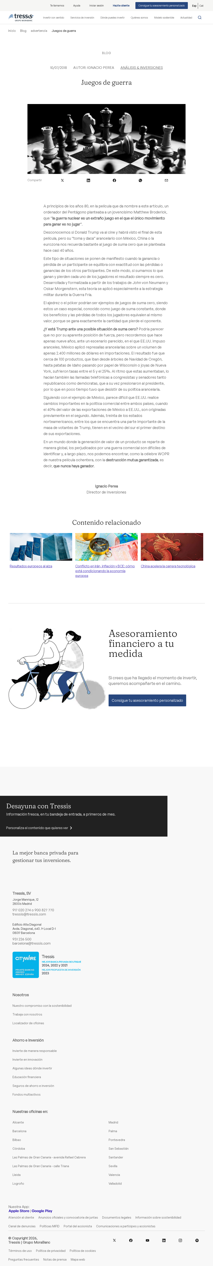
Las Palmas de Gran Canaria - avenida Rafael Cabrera (49, 1157)
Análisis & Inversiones (141, 67)
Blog (23, 31)
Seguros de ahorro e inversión (33, 1085)
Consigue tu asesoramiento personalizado (162, 5)
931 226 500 (21, 939)
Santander (116, 1157)
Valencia (114, 1175)
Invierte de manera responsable (34, 1051)
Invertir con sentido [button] (53, 17)
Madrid (113, 1122)
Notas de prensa (55, 1259)
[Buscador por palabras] (200, 17)
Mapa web (78, 1259)
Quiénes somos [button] (139, 17)
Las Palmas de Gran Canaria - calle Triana (40, 1166)
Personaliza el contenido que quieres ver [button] (37, 828)
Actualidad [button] (186, 17)
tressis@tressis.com (29, 914)
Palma (113, 1131)
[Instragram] (180, 1240)
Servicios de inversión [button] (82, 17)
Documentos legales (116, 1217)
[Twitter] (114, 1240)
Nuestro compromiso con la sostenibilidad (42, 1005)
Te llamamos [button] (57, 5)
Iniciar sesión (96, 5)
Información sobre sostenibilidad (158, 1217)
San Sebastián (119, 1148)
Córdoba (18, 1148)
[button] (62, 180)
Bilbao (16, 1140)
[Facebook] (131, 1240)
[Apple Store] (19, 1211)
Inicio (12, 31)
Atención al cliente (21, 1217)
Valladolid (115, 1183)
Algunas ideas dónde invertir (32, 1068)
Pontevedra (117, 1140)
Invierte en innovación (27, 1059)
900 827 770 (44, 910)
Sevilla (113, 1166)
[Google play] (42, 1211)
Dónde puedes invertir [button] (112, 17)
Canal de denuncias (22, 1226)
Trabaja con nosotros (27, 1014)
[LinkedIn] (164, 1240)
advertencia (39, 31)
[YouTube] (147, 1240)
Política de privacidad (51, 1250)
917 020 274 (21, 910)
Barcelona (19, 1131)
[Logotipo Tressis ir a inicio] (20, 17)
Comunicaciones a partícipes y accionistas (125, 1226)
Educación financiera (26, 1077)
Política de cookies (83, 1250)
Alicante (18, 1122)
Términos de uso (20, 1250)
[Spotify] (197, 1240)
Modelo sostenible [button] (164, 17)
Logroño (18, 1183)
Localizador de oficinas (28, 1023)
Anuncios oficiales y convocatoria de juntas (68, 1217)
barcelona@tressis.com (31, 943)
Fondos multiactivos (26, 1094)
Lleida (16, 1175)
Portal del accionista (78, 1226)
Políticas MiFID (49, 1226)
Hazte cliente (121, 5)
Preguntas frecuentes (23, 1259)
